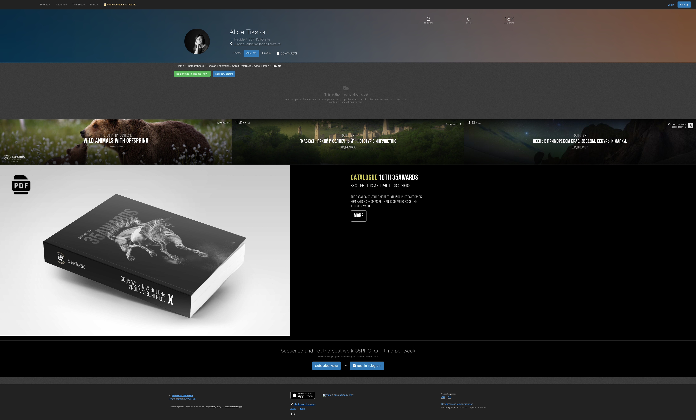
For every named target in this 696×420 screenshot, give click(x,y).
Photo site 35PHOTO (182, 395)
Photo (237, 53)
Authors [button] (60, 4)
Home (180, 65)
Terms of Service (231, 407)
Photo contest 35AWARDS (182, 399)
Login (671, 4)
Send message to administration (457, 404)
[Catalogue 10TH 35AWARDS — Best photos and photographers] (145, 250)
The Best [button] (77, 4)
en (443, 397)
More (358, 216)
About (293, 408)
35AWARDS (288, 53)
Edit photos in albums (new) (192, 73)
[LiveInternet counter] (177, 402)
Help (302, 408)
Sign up (684, 4)
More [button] (93, 4)
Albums (251, 53)
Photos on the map (304, 404)
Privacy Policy (215, 407)
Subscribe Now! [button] (326, 366)
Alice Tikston (261, 65)
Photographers (195, 65)
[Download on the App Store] (306, 395)
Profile (266, 53)
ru (449, 397)
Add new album (224, 73)
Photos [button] (44, 4)
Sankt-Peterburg (270, 44)
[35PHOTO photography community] (20, 4)
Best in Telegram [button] (368, 366)
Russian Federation (246, 44)
